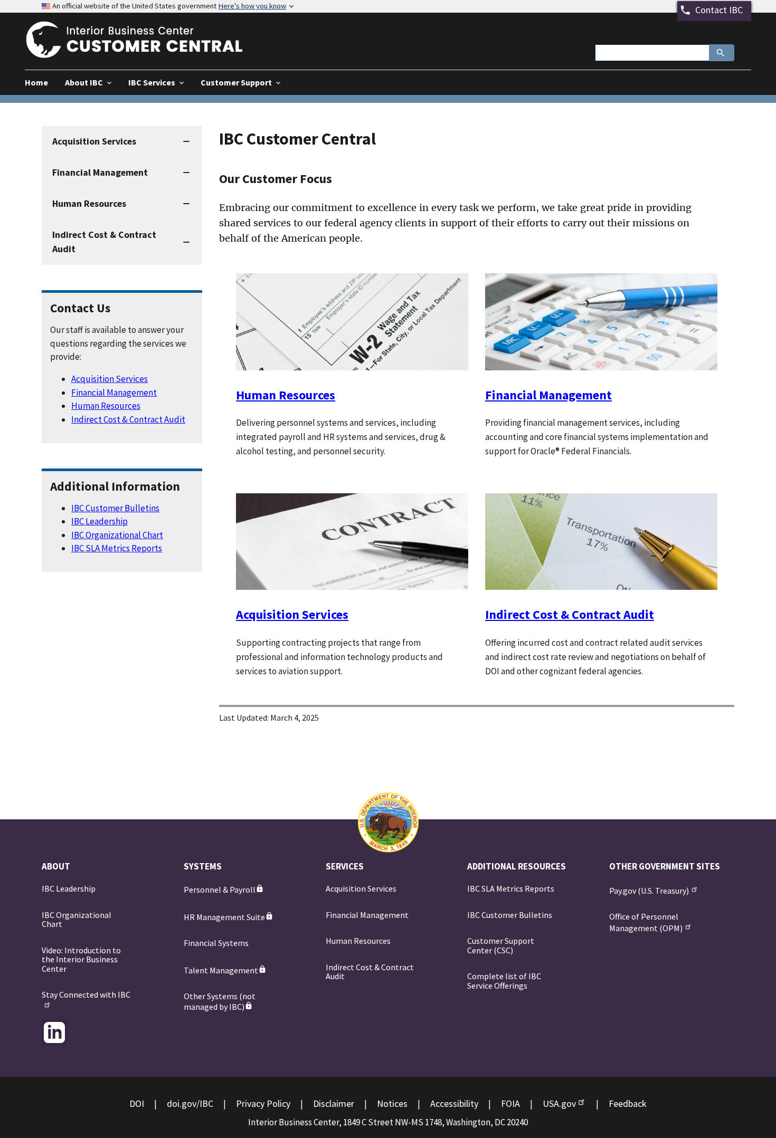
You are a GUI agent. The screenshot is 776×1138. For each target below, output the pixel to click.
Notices (392, 1103)
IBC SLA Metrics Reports (116, 548)
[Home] (144, 51)
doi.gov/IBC (190, 1103)
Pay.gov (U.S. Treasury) (649, 890)
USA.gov (559, 1103)
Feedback (628, 1103)
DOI (136, 1103)
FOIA (510, 1103)
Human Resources (105, 406)
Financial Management (114, 392)
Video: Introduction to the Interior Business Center (81, 959)
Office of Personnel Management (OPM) (646, 922)
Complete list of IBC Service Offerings (504, 981)
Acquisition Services (109, 379)
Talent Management (221, 970)
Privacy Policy (263, 1103)
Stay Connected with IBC (86, 994)
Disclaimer (333, 1103)
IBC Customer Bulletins (115, 508)
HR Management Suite (224, 917)
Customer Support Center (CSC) (500, 945)
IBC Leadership (99, 521)
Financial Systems (216, 943)
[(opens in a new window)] (54, 1032)
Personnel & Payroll (219, 889)
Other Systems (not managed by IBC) (219, 1001)
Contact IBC (719, 10)
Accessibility (454, 1103)
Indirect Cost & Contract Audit (128, 419)
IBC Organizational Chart (117, 535)
